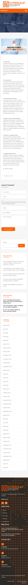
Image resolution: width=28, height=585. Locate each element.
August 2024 (6, 415)
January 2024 (6, 441)
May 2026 (5, 336)
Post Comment (7, 229)
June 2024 (5, 422)
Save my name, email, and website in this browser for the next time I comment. (13, 202)
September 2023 (7, 456)
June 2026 (5, 333)
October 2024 (6, 407)
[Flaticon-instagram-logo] (2, 503)
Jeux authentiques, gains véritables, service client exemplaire (13, 306)
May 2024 (5, 426)
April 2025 (5, 385)
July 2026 (5, 329)
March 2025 (6, 389)
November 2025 (7, 359)
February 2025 (6, 392)
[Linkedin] (6, 503)
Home (13, 22)
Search (5, 242)
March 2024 (6, 433)
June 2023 (5, 467)
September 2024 (7, 411)
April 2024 (5, 430)
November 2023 (7, 448)
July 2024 (5, 419)
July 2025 (5, 374)
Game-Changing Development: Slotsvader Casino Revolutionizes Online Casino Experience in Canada (13, 263)
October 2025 (6, 362)
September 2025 (7, 366)
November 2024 (7, 404)
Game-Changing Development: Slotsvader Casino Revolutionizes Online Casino (12, 301)
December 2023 (7, 445)
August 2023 (6, 460)
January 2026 (6, 351)
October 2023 (6, 452)
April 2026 (5, 340)
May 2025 (5, 381)
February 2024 (6, 437)
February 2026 (6, 347)
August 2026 (6, 325)
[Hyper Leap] (14, 4)
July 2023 (5, 463)
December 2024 (7, 400)
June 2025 (5, 377)
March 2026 (6, 344)
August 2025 (6, 370)
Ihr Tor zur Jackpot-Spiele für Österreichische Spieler (11, 310)
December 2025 (7, 355)
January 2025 (6, 396)
